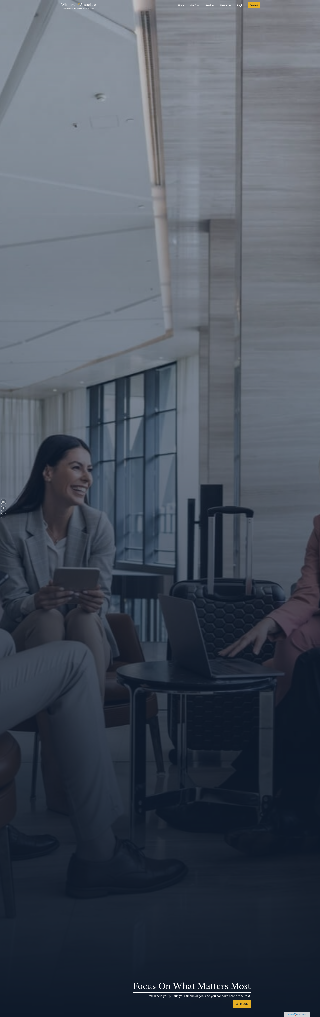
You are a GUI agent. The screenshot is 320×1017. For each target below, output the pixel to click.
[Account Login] (3, 508)
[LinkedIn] (3, 501)
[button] (181, 5)
